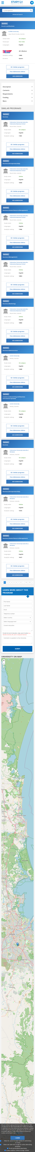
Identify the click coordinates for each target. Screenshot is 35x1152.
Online (21, 176)
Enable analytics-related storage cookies (17, 1150)
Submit (17, 649)
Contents (6, 90)
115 (30, 582)
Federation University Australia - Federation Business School (19, 123)
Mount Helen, (13, 126)
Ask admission (17, 76)
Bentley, (12, 358)
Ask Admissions (17, 153)
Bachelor (4, 23)
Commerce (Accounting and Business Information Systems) (14, 397)
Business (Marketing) (9, 303)
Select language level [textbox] (10, 621)
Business (5, 117)
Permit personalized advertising (18, 1148)
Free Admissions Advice (17, 71)
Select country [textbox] (8, 617)
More (4, 101)
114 (26, 582)
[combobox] (17, 617)
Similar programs (18, 67)
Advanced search (18, 14)
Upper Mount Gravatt (13, 34)
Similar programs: (11, 108)
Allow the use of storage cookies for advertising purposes (17, 1141)
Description (7, 87)
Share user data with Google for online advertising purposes (18, 1145)
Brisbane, (12, 454)
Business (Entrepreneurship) (11, 163)
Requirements (8, 94)
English (21, 45)
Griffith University (13, 31)
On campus (22, 38)
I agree (17, 1138)
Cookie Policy (19, 1133)
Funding (5, 97)
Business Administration (10, 350)
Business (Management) (10, 257)
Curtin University (14, 356)
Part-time (22, 42)
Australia (22, 34)
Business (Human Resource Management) (15, 210)
